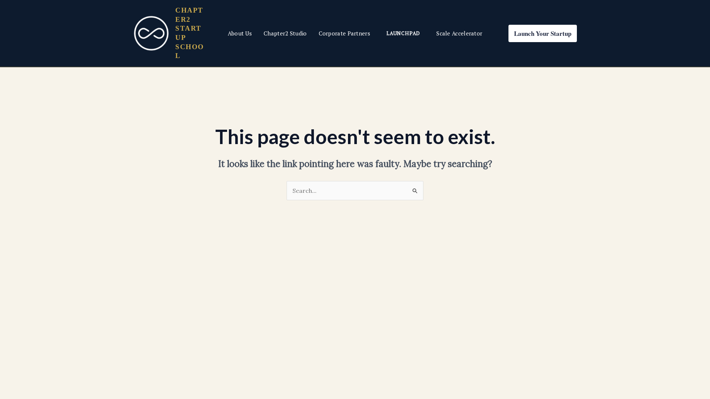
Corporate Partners (344, 33)
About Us (240, 33)
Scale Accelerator (459, 33)
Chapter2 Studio (285, 33)
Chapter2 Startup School (189, 32)
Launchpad (403, 33)
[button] (542, 33)
